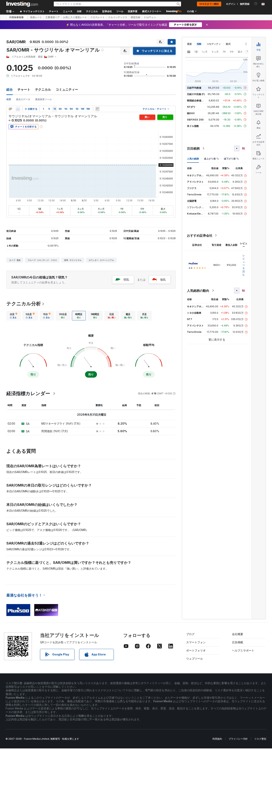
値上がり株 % (211, 158)
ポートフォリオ (196, 650)
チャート (24, 89)
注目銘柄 (193, 148)
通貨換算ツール (43, 99)
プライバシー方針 (238, 738)
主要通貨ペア (52, 17)
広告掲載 (237, 642)
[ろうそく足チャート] (10, 109)
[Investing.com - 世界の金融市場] (22, 4)
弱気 (126, 279)
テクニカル (43, 89)
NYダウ (191, 106)
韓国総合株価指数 (196, 100)
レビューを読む (244, 265)
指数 (199, 43)
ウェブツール (194, 658)
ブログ (190, 634)
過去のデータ (23, 99)
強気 (163, 279)
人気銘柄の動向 (198, 291)
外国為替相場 (16, 17)
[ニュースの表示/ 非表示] (97, 109)
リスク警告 (260, 738)
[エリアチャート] (18, 109)
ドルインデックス (117, 17)
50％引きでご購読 (209, 4)
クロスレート (97, 17)
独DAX (191, 113)
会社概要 (237, 634)
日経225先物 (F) (196, 94)
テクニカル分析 (23, 304)
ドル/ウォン (150, 17)
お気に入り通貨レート (75, 17)
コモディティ (213, 43)
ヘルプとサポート (243, 650)
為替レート (36, 17)
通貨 (189, 43)
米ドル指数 (193, 125)
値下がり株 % (231, 158)
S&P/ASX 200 (195, 119)
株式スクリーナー (151, 11)
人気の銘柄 (193, 158)
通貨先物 (135, 17)
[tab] (13, 315)
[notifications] (255, 4)
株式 (228, 43)
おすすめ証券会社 (199, 235)
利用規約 (217, 738)
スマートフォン (196, 642)
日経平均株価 (194, 87)
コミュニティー (67, 89)
